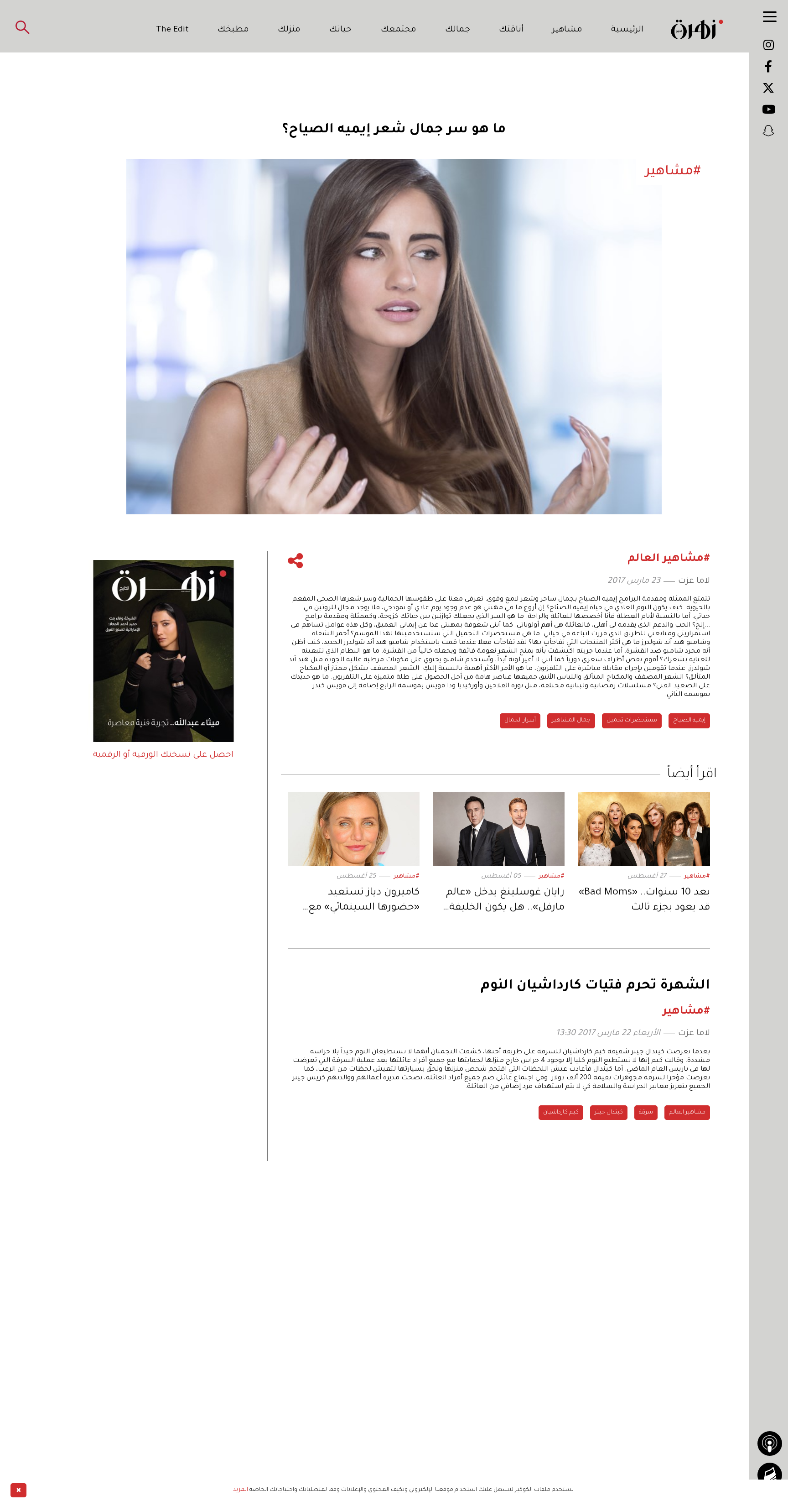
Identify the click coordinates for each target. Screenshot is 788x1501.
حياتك (340, 30)
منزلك (289, 30)
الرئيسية (627, 30)
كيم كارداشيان (561, 1112)
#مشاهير (697, 876)
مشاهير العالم (687, 1112)
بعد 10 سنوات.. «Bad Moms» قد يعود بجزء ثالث (644, 901)
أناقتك (511, 30)
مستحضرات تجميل (632, 720)
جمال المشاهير (571, 720)
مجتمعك (398, 30)
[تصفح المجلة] (769, 1475)
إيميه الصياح (689, 720)
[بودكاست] (769, 1443)
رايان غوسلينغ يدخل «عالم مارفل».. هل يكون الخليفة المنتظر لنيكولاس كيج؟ (505, 902)
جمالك (457, 30)
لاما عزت (694, 581)
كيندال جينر (609, 1112)
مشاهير (567, 30)
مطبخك (233, 30)
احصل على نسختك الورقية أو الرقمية (163, 755)
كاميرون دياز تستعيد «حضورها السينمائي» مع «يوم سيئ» (364, 902)
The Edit (172, 30)
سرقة (646, 1112)
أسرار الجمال (520, 720)
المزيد (240, 1490)
